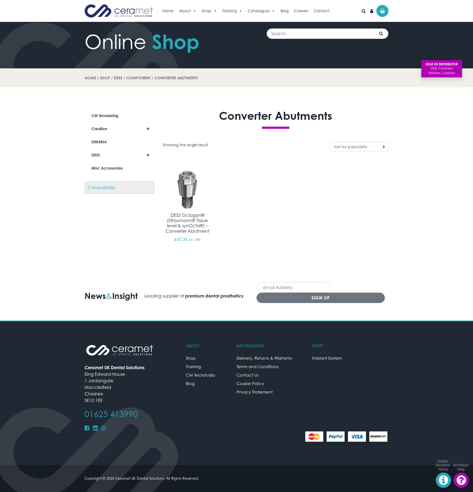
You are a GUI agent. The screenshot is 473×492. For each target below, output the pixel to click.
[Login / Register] (371, 11)
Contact (322, 10)
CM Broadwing (104, 115)
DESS (118, 77)
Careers (301, 10)
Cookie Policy (250, 383)
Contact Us (247, 374)
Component (138, 77)
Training (229, 10)
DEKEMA (99, 141)
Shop (206, 10)
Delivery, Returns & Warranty (264, 358)
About (185, 10)
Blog (285, 10)
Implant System (327, 358)
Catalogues (259, 10)
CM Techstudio (200, 374)
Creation (120, 128)
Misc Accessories (107, 168)
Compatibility (102, 187)
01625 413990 (111, 414)
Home (168, 10)
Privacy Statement (254, 391)
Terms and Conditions (257, 366)
